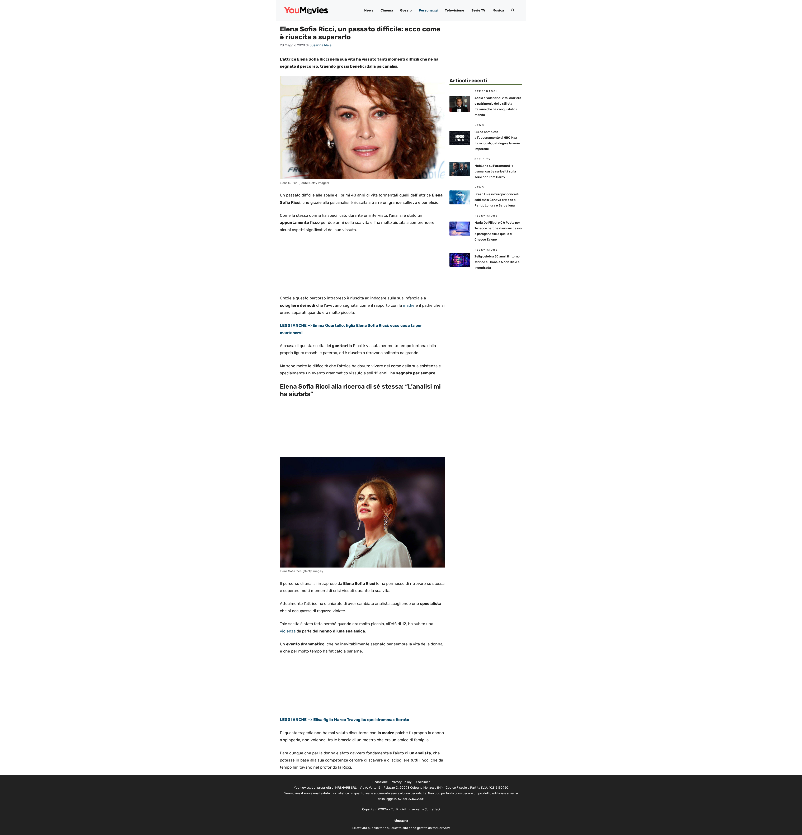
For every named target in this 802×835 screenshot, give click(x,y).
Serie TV (478, 10)
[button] (513, 10)
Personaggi (428, 10)
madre (409, 305)
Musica (498, 10)
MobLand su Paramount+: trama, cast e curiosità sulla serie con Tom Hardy (495, 171)
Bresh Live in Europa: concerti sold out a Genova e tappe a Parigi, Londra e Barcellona (497, 199)
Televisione (454, 10)
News (368, 10)
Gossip (406, 10)
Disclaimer (422, 782)
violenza (288, 631)
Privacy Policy (401, 782)
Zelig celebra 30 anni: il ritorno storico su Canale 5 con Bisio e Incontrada (497, 262)
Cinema (387, 10)
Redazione (380, 782)
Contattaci (432, 809)
